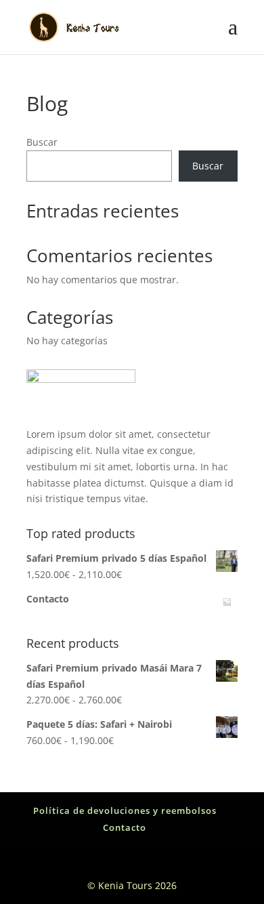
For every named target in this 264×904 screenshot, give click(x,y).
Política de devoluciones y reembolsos (125, 810)
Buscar (42, 142)
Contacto (124, 827)
